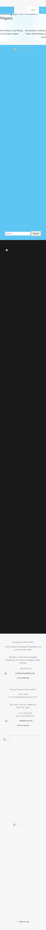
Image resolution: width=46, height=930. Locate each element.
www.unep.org (23, 678)
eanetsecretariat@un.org (25, 673)
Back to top (24, 922)
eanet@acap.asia (26, 721)
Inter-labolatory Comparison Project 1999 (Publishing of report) (35, 34)
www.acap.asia (23, 725)
